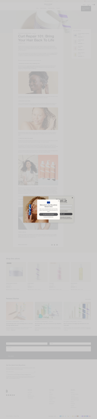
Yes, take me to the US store (48, 214)
